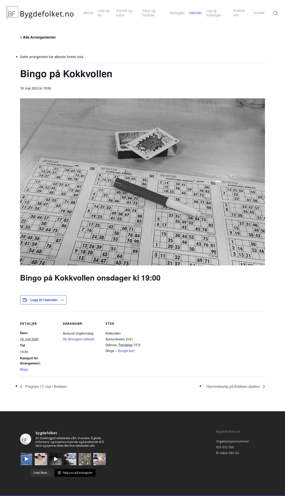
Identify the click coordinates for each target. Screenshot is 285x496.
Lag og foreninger (213, 12)
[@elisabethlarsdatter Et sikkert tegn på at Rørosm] (41, 459)
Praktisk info (239, 12)
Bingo (24, 369)
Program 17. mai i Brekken (45, 386)
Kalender (195, 13)
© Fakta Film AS (227, 453)
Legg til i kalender (44, 300)
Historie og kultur (124, 12)
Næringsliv (177, 13)
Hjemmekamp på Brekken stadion (233, 386)
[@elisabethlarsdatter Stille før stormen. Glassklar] (85, 459)
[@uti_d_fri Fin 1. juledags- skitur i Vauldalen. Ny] (99, 459)
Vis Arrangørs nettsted (78, 339)
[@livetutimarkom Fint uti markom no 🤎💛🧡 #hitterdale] (26, 459)
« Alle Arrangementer (38, 37)
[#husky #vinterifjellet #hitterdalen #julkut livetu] (55, 459)
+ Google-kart (124, 350)
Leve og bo (103, 12)
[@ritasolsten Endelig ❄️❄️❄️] (70, 459)
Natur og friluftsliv (148, 12)
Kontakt (259, 13)
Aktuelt (88, 13)
